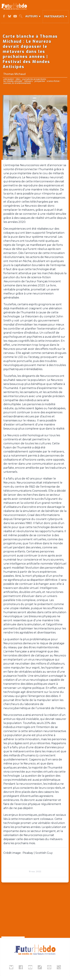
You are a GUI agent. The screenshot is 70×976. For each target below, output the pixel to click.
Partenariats (54, 16)
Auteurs (31, 16)
